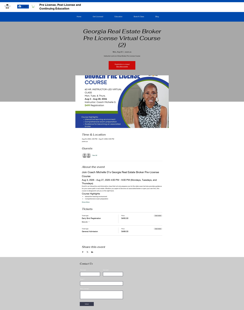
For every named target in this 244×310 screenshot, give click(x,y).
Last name (106, 270)
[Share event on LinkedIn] (92, 252)
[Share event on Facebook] (83, 252)
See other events (122, 66)
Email (81, 279)
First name (83, 270)
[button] (33, 6)
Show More (86, 202)
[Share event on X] (87, 252)
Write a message (84, 288)
